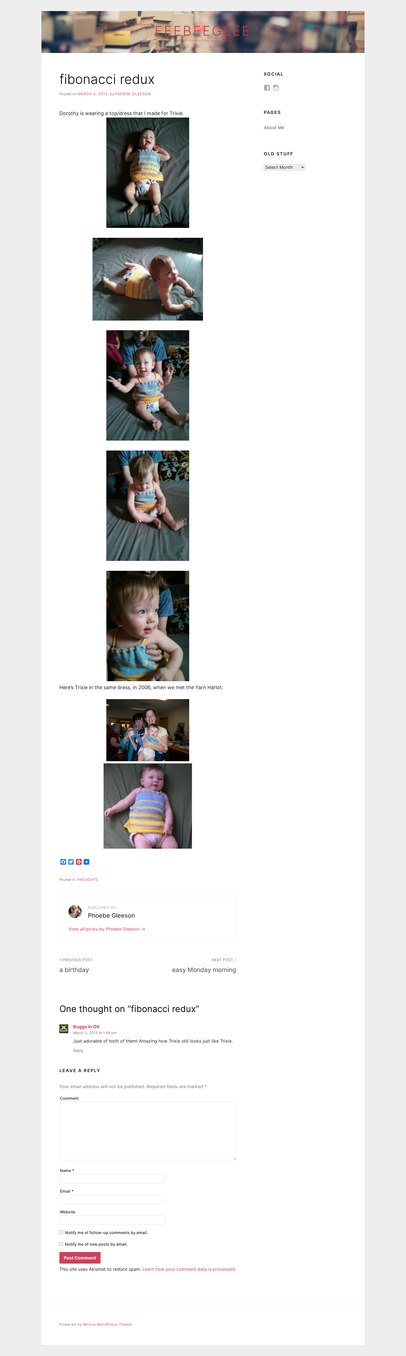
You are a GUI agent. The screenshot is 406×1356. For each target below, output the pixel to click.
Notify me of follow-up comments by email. (106, 1232)
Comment (69, 1098)
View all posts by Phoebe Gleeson (104, 929)
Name (67, 1170)
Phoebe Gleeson (133, 94)
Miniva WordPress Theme (107, 1324)
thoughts (87, 880)
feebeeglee (203, 31)
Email (67, 1191)
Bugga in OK (86, 1026)
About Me (274, 127)
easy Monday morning (204, 965)
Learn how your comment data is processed (189, 1269)
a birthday (76, 965)
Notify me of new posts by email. (96, 1244)
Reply (78, 1050)
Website (67, 1212)
